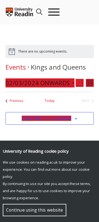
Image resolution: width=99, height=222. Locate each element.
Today (49, 101)
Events (16, 67)
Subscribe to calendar (47, 118)
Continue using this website (34, 210)
